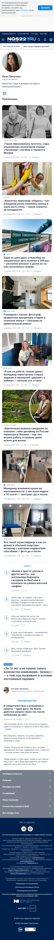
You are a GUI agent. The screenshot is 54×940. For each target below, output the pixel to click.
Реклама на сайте (11, 787)
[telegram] (23, 828)
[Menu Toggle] (3, 39)
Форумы (43, 34)
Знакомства (23, 34)
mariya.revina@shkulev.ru (19, 874)
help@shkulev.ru (32, 863)
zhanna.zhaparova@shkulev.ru (18, 870)
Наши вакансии (10, 800)
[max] (30, 828)
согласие (24, 10)
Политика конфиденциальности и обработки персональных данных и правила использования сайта (27, 895)
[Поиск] (39, 39)
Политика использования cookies (27, 887)
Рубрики (7, 780)
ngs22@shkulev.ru (38, 858)
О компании (9, 793)
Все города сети (11, 813)
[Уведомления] (45, 39)
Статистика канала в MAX (16, 806)
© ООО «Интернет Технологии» (27, 923)
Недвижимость (9, 34)
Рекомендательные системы (27, 891)
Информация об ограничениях (27, 884)
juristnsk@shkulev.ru (27, 861)
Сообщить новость (12, 773)
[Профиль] (51, 39)
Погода (34, 34)
